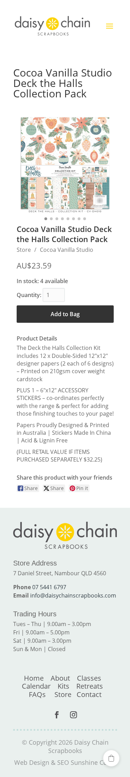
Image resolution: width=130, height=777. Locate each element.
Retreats (89, 686)
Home (34, 678)
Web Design (31, 762)
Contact (89, 694)
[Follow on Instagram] (73, 715)
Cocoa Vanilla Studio (66, 250)
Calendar (36, 686)
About (60, 678)
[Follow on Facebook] (57, 715)
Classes (89, 678)
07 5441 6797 (49, 587)
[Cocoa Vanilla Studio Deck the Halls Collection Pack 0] (65, 165)
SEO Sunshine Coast (86, 762)
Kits (63, 686)
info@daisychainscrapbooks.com (73, 595)
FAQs (37, 694)
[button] (111, 758)
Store (24, 250)
